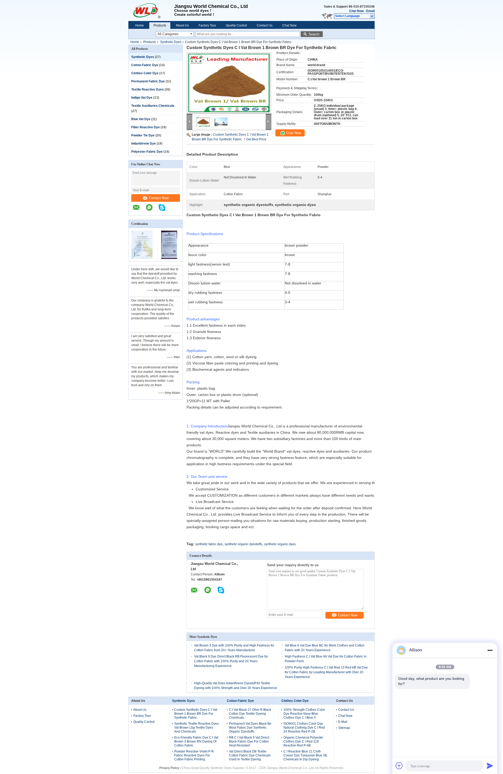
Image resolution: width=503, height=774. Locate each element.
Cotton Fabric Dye (144, 65)
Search (314, 34)
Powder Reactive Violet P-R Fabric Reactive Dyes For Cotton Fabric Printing (194, 755)
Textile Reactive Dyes (147, 89)
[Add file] (399, 765)
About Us (182, 25)
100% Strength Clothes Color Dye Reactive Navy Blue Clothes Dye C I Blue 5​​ (304, 713)
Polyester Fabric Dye (147, 151)
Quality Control (236, 25)
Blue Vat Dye (140, 119)
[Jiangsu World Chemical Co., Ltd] (151, 10)
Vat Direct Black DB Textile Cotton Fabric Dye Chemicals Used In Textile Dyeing (250, 755)
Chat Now (356, 11)
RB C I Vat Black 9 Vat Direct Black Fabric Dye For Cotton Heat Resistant (249, 741)
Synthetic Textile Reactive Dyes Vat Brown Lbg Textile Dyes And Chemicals (196, 727)
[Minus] (490, 650)
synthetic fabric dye (208, 544)
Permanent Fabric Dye (148, 81)
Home (139, 25)
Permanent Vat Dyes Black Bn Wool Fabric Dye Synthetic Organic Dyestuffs (250, 727)
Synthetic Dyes (170, 42)
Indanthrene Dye (143, 143)
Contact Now (158, 198)
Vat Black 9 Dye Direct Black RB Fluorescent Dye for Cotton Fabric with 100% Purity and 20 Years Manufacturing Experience (231, 661)
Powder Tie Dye (143, 135)
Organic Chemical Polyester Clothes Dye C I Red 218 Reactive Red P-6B (303, 741)
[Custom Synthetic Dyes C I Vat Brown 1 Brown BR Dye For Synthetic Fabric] (229, 83)
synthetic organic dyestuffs (243, 544)
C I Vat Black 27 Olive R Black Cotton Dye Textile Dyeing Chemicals (250, 713)
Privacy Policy (169, 768)
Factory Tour (207, 25)
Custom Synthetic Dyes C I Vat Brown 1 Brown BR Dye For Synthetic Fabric (195, 713)
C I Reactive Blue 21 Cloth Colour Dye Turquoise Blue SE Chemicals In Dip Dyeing (305, 755)
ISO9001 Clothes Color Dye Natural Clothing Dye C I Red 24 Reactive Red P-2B (304, 727)
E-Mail (342, 722)
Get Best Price (256, 139)
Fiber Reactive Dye (145, 127)
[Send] (490, 765)
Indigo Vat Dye (141, 97)
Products (160, 25)
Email (370, 11)
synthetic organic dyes (280, 544)
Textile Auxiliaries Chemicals (152, 106)
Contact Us (264, 25)
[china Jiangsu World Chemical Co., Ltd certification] (142, 258)
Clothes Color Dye (144, 73)
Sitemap (344, 728)
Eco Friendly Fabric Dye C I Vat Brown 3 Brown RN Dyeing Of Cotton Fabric (196, 741)
